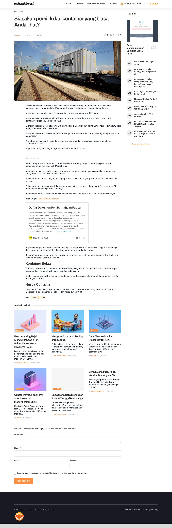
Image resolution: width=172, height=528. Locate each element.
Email (17, 460)
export (34, 297)
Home (16, 11)
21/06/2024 (73, 414)
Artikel (113, 4)
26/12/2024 (28, 418)
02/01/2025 (102, 356)
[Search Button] (145, 4)
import (42, 297)
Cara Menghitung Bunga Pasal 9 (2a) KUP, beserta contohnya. (144, 133)
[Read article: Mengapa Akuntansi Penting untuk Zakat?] (67, 321)
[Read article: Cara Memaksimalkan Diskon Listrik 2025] (105, 321)
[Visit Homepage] (24, 3)
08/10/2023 (110, 391)
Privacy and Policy (151, 510)
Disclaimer (138, 510)
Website (73, 460)
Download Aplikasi (96, 4)
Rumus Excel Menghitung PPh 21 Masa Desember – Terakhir (145, 124)
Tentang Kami (127, 510)
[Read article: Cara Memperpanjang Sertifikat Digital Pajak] (142, 31)
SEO (68, 4)
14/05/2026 (73, 356)
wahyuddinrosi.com (26, 510)
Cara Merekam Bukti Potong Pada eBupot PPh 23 (145, 71)
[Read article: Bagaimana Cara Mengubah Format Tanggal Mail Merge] (67, 379)
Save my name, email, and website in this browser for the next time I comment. (52, 473)
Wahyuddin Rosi (22, 363)
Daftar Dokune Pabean (49, 198)
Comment (19, 434)
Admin (18, 35)
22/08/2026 (36, 363)
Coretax (79, 4)
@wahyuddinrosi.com (141, 144)
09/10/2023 (30, 35)
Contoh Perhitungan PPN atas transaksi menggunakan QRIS (28, 398)
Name (17, 448)
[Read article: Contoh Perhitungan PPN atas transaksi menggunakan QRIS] (30, 379)
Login (155, 4)
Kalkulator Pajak (132, 4)
